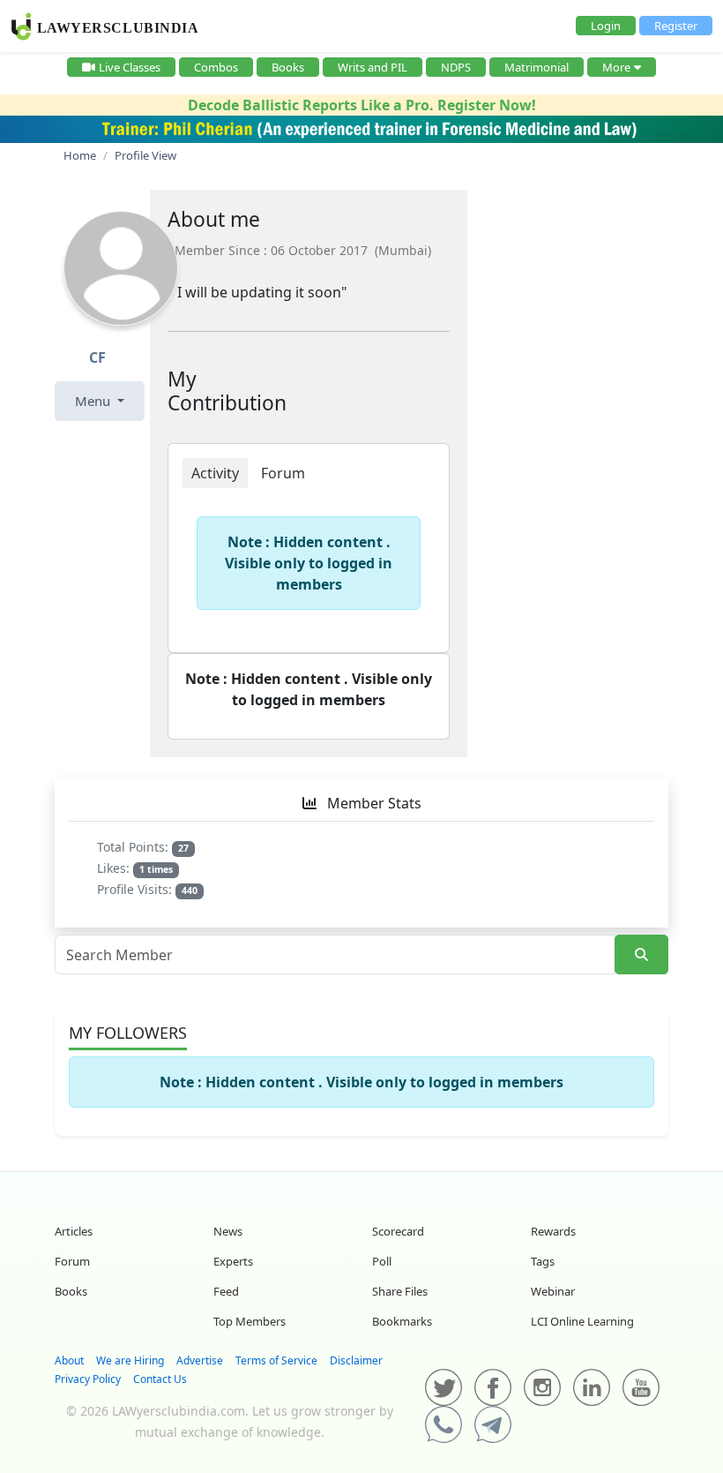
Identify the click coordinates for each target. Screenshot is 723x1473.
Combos (216, 67)
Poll (381, 1261)
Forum (72, 1261)
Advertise (199, 1360)
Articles (74, 1231)
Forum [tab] (283, 473)
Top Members (249, 1321)
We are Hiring (130, 1360)
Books (288, 67)
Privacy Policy (88, 1379)
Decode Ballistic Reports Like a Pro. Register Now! (362, 105)
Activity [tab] (215, 473)
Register (675, 26)
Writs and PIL (372, 67)
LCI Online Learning (582, 1321)
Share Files (400, 1291)
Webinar (553, 1291)
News (227, 1231)
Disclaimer (356, 1360)
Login (606, 26)
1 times (156, 869)
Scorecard (398, 1231)
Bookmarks (402, 1321)
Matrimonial (536, 67)
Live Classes (129, 67)
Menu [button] (94, 401)
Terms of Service (276, 1360)
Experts (233, 1261)
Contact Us (160, 1379)
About (69, 1360)
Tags (543, 1261)
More (616, 67)
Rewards (553, 1231)
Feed (226, 1291)
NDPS (456, 67)
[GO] (641, 954)
